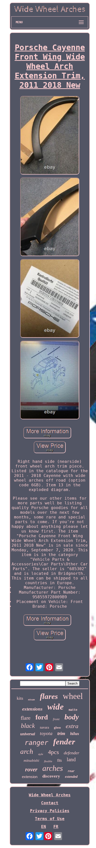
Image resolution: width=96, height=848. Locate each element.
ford (41, 717)
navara (44, 727)
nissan (31, 699)
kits (20, 698)
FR (55, 826)
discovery (51, 776)
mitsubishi (31, 760)
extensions (32, 709)
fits (59, 760)
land (71, 759)
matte (73, 710)
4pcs (53, 752)
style (40, 754)
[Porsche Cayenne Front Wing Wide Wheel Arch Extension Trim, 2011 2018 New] (49, 136)
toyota (46, 733)
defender (71, 752)
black (28, 725)
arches (52, 768)
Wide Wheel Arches (50, 795)
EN (43, 826)
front (56, 719)
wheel (73, 696)
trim (61, 733)
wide (55, 707)
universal (27, 734)
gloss (57, 727)
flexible (48, 761)
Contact (49, 803)
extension (29, 777)
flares (49, 696)
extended (71, 777)
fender (64, 741)
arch (26, 751)
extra (72, 726)
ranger (36, 742)
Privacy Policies (49, 810)
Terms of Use (49, 818)
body (71, 717)
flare (26, 718)
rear (71, 771)
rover (31, 769)
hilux (74, 733)
